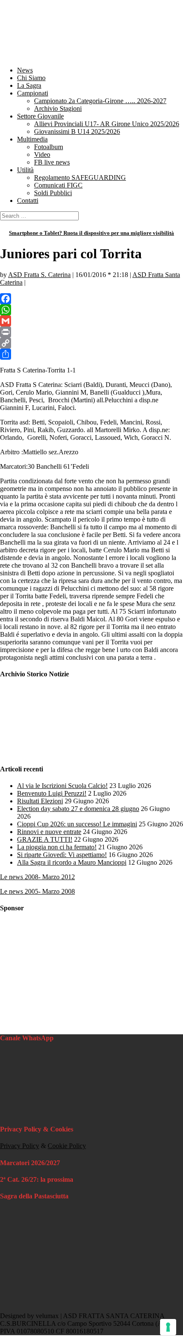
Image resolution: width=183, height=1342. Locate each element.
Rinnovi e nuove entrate (49, 831)
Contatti (27, 200)
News (25, 70)
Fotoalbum (48, 146)
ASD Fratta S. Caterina (39, 274)
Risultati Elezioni (40, 801)
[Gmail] (91, 320)
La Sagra (29, 85)
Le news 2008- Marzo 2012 (37, 876)
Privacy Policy (19, 1145)
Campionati (32, 93)
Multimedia (32, 139)
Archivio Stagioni (58, 108)
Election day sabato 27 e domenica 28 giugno (78, 808)
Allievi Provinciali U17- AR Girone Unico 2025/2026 (106, 123)
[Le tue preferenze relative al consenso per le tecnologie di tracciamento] (168, 1327)
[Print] (91, 332)
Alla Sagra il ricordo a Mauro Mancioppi (71, 862)
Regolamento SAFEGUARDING (80, 177)
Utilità (25, 169)
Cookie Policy (67, 1145)
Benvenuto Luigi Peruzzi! (51, 793)
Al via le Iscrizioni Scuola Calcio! (62, 785)
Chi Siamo (31, 77)
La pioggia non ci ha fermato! (57, 847)
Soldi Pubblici (53, 192)
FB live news (52, 162)
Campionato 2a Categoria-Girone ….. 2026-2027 (100, 100)
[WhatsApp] (91, 309)
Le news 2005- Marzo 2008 (37, 891)
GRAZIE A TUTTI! (44, 839)
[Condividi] (91, 354)
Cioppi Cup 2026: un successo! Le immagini (77, 824)
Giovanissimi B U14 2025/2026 (77, 131)
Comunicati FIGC (58, 185)
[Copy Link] (91, 343)
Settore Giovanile (40, 116)
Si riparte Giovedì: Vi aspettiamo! (62, 854)
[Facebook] (91, 298)
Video (42, 154)
